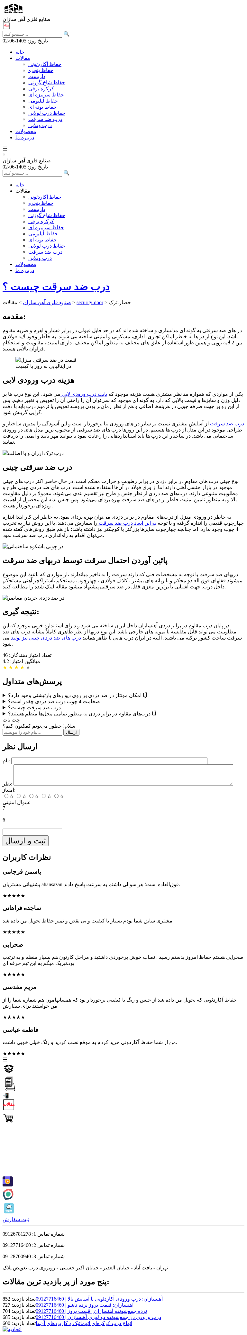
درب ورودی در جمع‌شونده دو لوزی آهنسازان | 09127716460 (98, 1317)
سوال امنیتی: (16, 802)
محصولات (25, 131)
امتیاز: (9, 790)
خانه (19, 52)
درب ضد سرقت (45, 119)
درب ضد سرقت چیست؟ (34, 707)
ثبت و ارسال (25, 840)
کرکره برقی (41, 88)
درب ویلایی (40, 125)
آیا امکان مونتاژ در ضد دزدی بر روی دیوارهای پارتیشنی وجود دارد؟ (77, 695)
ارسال (71, 732)
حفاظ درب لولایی (46, 113)
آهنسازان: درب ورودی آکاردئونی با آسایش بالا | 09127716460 (99, 1299)
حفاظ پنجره (40, 70)
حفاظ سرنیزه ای (46, 94)
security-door (90, 302)
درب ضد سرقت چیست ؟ (56, 286)
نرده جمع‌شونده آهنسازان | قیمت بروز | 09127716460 (91, 1311)
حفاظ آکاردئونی (44, 64)
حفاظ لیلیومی (43, 101)
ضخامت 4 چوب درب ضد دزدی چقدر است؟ (54, 701)
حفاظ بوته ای (42, 107)
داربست (36, 76)
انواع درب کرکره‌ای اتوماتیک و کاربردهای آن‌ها (84, 1323)
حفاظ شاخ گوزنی (46, 82)
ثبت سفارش (16, 1219)
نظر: (7, 783)
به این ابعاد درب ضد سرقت (126, 523)
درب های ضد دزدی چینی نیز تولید (46, 637)
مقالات (22, 58)
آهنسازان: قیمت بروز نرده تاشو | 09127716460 (84, 1305)
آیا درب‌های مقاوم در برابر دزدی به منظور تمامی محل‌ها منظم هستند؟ (82, 713)
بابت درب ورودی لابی (83, 394)
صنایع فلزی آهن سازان (47, 302)
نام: (6, 760)
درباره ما (24, 137)
